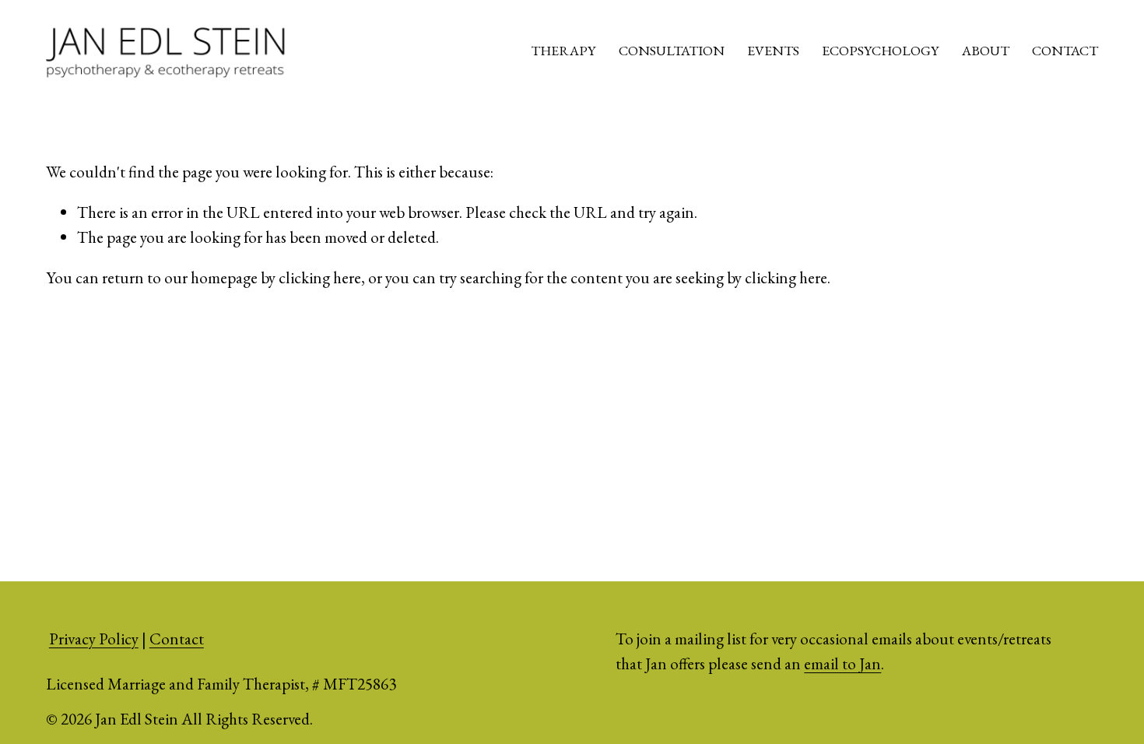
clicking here (320, 277)
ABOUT (985, 50)
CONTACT (1065, 50)
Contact (176, 638)
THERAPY (563, 50)
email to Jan (842, 663)
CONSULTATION (672, 50)
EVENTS (773, 50)
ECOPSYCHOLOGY (880, 50)
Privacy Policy (94, 638)
